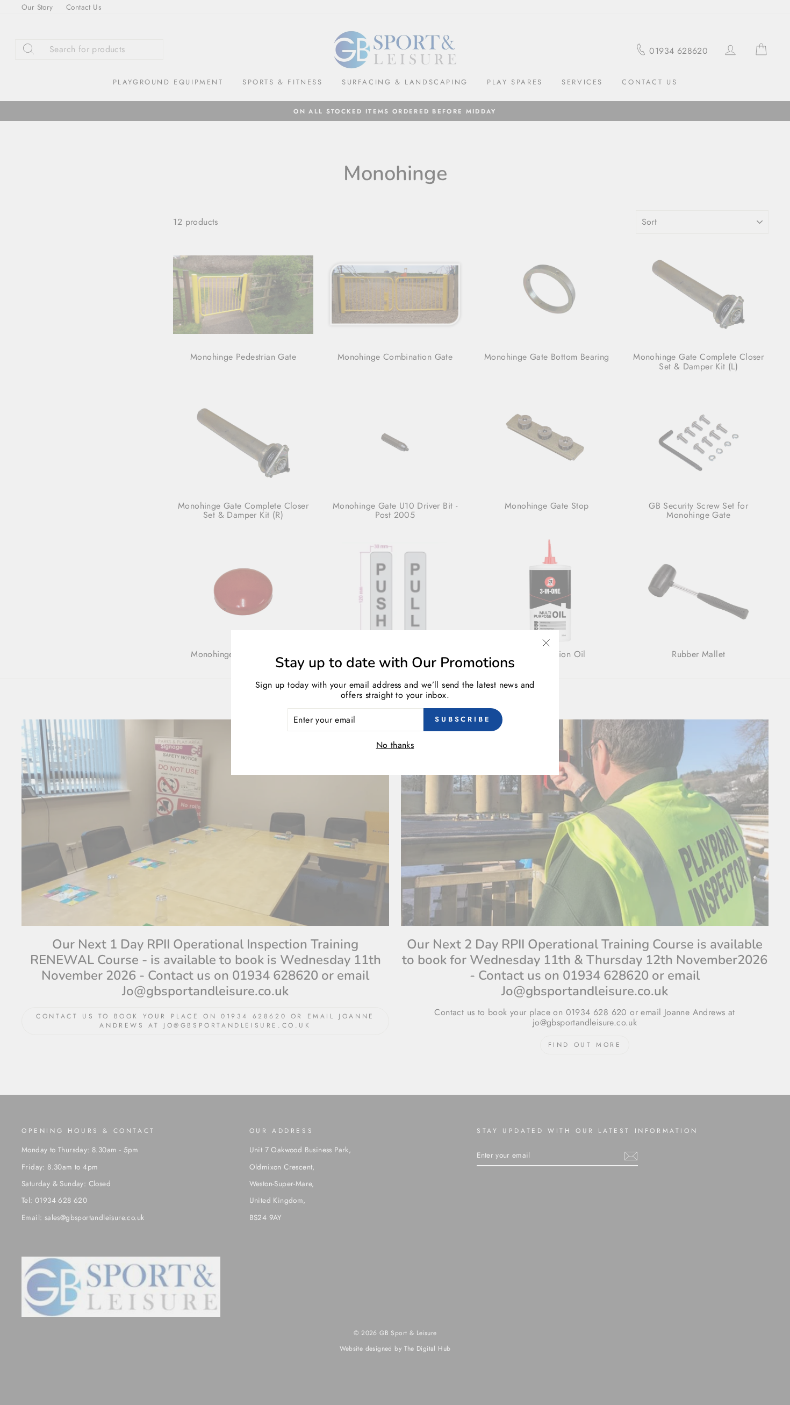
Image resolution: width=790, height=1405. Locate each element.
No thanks (395, 745)
